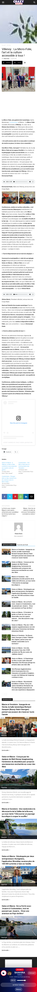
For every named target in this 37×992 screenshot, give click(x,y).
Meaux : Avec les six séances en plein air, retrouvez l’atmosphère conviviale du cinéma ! (28, 511)
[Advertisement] (18, 24)
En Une (9, 45)
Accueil (3, 45)
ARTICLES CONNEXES (9, 545)
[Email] (31, 496)
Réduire (18, 989)
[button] (34, 2)
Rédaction (4, 735)
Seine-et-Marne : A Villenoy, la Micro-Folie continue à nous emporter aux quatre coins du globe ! (9, 466)
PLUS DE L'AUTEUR (22, 545)
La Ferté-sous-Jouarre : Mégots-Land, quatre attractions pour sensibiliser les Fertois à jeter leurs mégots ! (10, 512)
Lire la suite (5, 750)
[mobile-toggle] (3, 2)
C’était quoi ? (32, 973)
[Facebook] (4, 496)
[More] (25, 62)
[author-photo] (18, 531)
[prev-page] (3, 694)
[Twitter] (10, 496)
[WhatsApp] (20, 496)
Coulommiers (13, 122)
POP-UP (13, 980)
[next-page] (6, 694)
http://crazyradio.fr (18, 536)
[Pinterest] (15, 496)
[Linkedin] (26, 496)
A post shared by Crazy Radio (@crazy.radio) (19, 442)
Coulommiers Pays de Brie (5, 606)
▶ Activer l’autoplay (18, 984)
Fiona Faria (6, 58)
